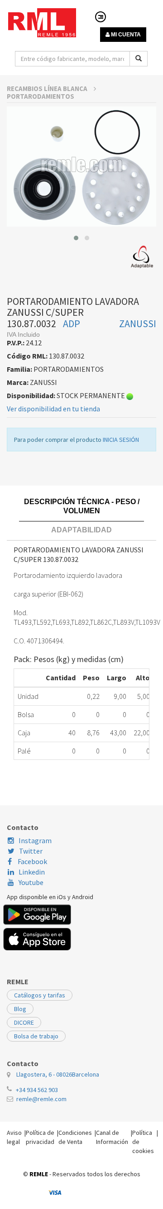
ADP (71, 323)
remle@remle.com (41, 1099)
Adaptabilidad (81, 530)
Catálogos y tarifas (39, 995)
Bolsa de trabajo (36, 1036)
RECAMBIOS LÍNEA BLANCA (48, 88)
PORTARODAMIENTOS (40, 96)
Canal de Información (112, 1137)
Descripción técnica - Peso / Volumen (81, 506)
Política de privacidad (40, 1137)
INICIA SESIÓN (121, 439)
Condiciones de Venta (75, 1137)
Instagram (35, 840)
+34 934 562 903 (37, 1090)
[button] (76, 238)
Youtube (31, 882)
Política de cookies (143, 1141)
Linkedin (32, 871)
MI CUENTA (125, 34)
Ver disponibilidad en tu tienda (53, 408)
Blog (20, 1009)
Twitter (31, 850)
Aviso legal (14, 1137)
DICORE (24, 1022)
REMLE (38, 1174)
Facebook (31, 861)
